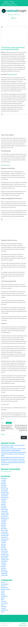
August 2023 (4, 540)
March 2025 (4, 507)
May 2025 (3, 504)
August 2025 (4, 499)
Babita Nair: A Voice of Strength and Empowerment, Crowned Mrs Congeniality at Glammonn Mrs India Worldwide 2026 (13, 462)
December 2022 (4, 554)
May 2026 (3, 483)
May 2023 (3, 546)
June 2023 (3, 544)
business (9, 422)
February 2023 (4, 551)
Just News (23, 623)
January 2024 (4, 532)
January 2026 (4, 490)
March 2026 (4, 487)
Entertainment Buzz (5, 589)
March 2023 (4, 549)
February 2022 (4, 571)
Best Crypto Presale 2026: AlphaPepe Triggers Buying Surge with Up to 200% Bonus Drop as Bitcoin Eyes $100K (13, 454)
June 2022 (3, 565)
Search (2, 434)
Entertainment (6, 3)
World (2, 611)
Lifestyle (13, 3)
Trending (3, 608)
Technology (4, 606)
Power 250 (3, 601)
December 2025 (4, 492)
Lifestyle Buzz (4, 596)
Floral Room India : (5, 165)
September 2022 (5, 559)
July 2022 (3, 563)
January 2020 (4, 575)
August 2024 (4, 520)
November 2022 (5, 556)
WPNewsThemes (23, 625)
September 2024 (5, 518)
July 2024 (3, 521)
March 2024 (4, 528)
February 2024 (4, 530)
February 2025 (4, 509)
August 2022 (4, 561)
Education (11, 1)
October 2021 (4, 573)
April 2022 (3, 568)
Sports (15, 5)
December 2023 (4, 533)
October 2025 (4, 495)
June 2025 (3, 502)
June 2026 (3, 482)
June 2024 (3, 523)
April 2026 (3, 485)
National (3, 5)
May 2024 (3, 525)
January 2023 (4, 552)
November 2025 (5, 494)
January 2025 (4, 511)
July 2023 (3, 542)
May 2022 (3, 566)
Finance (3, 591)
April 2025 (3, 506)
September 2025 (5, 497)
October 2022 (4, 558)
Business (6, 1)
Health (2, 592)
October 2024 (4, 516)
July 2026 (3, 480)
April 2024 (3, 526)
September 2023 (5, 539)
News (2, 599)
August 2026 (4, 478)
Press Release (9, 5)
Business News (4, 584)
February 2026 (4, 488)
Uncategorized (4, 610)
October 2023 (4, 537)
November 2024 (5, 514)
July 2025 (3, 501)
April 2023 (3, 547)
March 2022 (4, 570)
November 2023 (5, 535)
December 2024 (4, 513)
